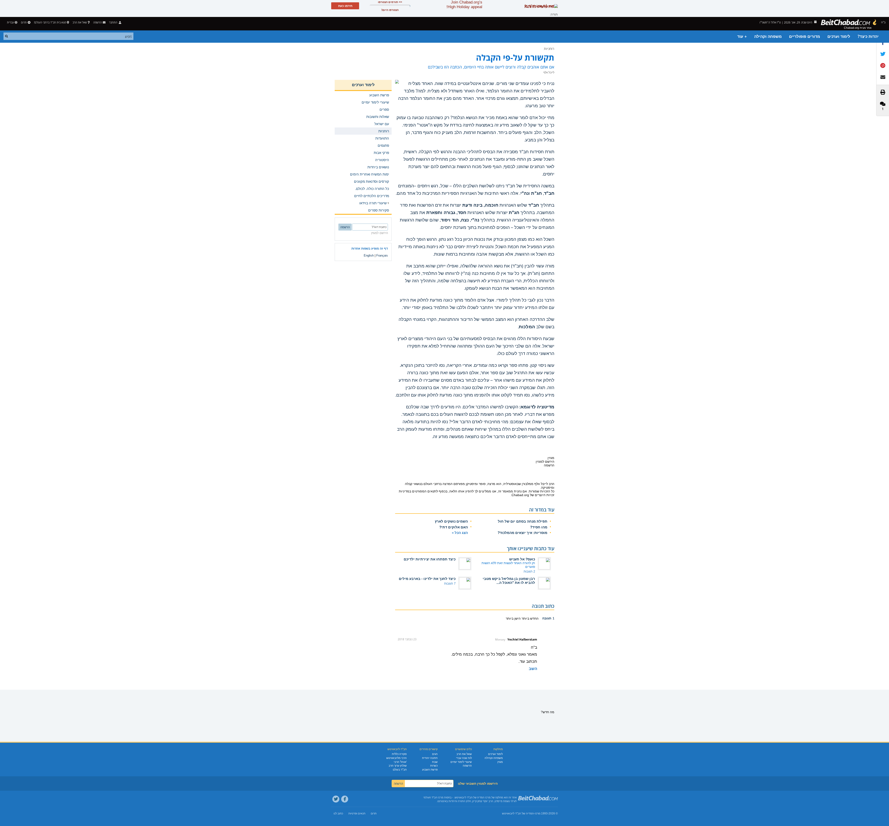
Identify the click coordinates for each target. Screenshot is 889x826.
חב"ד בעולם (400, 769)
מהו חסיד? (538, 527)
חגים (435, 754)
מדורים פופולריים (804, 36)
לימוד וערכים (838, 36)
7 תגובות (450, 583)
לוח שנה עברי (464, 758)
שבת (435, 762)
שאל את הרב (80, 22)
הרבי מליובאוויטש (396, 758)
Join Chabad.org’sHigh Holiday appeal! (464, 4)
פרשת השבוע (430, 769)
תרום (24, 22)
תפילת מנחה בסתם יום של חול (522, 521)
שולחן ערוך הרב (398, 765)
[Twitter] (335, 799)
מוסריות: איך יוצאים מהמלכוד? (522, 533)
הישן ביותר (513, 618)
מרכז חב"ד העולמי (433, 797)
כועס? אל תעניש (522, 559)
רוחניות (549, 48)
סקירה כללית (399, 754)
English (369, 255)
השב (533, 669)
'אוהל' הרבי (400, 762)
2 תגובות (529, 571)
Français (382, 255)
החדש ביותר (530, 618)
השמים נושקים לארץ (451, 521)
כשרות (434, 765)
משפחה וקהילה (768, 36)
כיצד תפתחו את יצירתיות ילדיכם (430, 559)
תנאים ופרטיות (356, 813)
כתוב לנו (338, 813)
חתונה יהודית (430, 758)
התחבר (113, 22)
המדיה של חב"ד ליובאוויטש (518, 813)
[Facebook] (344, 799)
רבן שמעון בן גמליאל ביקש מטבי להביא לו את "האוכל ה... (509, 581)
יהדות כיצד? (868, 36)
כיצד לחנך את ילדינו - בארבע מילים (427, 579)
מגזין (500, 762)
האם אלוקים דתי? (453, 527)
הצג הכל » (460, 533)
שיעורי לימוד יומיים (461, 762)
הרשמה (467, 765)
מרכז (537, 813)
